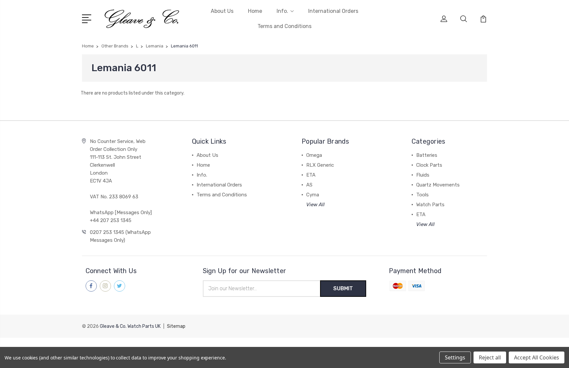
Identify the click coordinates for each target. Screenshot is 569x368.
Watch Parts (430, 205)
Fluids (422, 175)
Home (255, 11)
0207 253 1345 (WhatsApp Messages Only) (120, 236)
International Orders (333, 11)
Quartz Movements (438, 185)
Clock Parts (429, 165)
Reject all (490, 357)
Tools (422, 195)
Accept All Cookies (536, 357)
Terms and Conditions (284, 26)
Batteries (426, 155)
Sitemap (176, 326)
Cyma (312, 195)
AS (309, 185)
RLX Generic (320, 165)
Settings (455, 357)
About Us (222, 11)
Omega (314, 155)
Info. (282, 11)
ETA (310, 175)
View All (315, 205)
